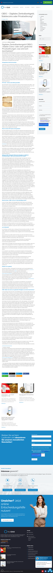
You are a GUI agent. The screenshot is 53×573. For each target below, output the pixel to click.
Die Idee (21, 7)
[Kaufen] (7, 480)
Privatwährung (42, 27)
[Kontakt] (20, 480)
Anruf (33, 483)
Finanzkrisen (4, 143)
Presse (41, 26)
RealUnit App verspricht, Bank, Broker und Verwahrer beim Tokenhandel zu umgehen (8, 418)
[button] (5, 374)
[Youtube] (43, 571)
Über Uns (38, 7)
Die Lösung (27, 7)
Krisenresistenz (31, 278)
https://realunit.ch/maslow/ (7, 273)
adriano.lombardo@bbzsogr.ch (7, 357)
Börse (41, 20)
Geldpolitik (42, 22)
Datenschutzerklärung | (17, 571)
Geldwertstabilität (43, 23)
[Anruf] (33, 480)
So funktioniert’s (15, 7)
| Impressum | (11, 571)
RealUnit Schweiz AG (5, 539)
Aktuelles (42, 16)
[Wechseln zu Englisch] (41, 2)
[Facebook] (46, 571)
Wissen (33, 7)
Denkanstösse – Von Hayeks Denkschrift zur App (8, 395)
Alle (41, 17)
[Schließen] (50, 558)
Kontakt (20, 483)
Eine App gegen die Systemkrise (26, 394)
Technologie (42, 29)
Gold (15, 270)
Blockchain (42, 19)
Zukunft (41, 30)
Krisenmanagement (43, 24)
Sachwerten (31, 269)
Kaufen (7, 483)
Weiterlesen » (4, 403)
